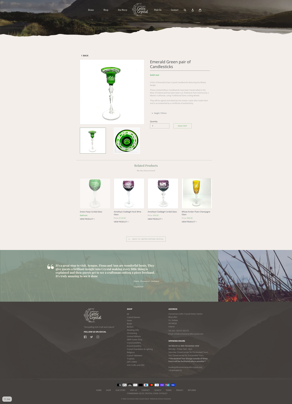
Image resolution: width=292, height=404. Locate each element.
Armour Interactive (164, 399)
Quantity (153, 121)
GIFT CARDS (132, 362)
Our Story (120, 390)
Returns (192, 390)
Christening (132, 333)
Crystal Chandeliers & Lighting (140, 349)
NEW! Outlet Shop (134, 339)
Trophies (131, 358)
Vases (129, 320)
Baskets (130, 327)
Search (157, 390)
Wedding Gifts (133, 330)
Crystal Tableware (134, 355)
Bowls (129, 323)
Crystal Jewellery (134, 343)
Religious (131, 352)
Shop (108, 390)
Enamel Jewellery (134, 346)
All (128, 314)
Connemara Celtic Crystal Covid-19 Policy (147, 393)
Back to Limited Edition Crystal (148, 239)
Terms (169, 390)
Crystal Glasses (133, 317)
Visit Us (133, 390)
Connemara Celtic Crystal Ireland (138, 399)
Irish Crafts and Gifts (136, 365)
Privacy (179, 390)
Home (99, 390)
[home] (142, 15)
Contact (146, 390)
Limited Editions (134, 336)
